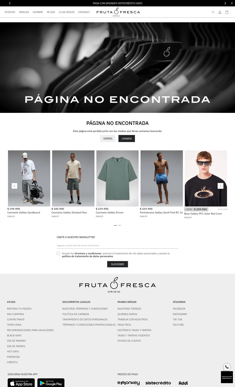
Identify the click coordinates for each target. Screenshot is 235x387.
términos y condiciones (88, 253)
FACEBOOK (179, 308)
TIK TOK (177, 319)
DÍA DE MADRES (16, 340)
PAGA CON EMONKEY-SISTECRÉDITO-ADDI (117, 3)
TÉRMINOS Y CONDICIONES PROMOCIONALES (89, 324)
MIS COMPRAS (15, 314)
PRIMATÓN (13, 356)
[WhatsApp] (227, 367)
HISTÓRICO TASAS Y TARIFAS (134, 330)
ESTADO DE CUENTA (129, 340)
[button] (115, 225)
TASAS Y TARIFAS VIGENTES (134, 335)
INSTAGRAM (180, 314)
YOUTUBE (178, 324)
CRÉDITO (12, 362)
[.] (220, 11)
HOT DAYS (13, 351)
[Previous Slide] (10, 3)
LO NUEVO (127, 138)
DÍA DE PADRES (16, 346)
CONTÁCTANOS (15, 319)
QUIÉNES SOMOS (127, 314)
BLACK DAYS (14, 335)
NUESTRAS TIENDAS (129, 308)
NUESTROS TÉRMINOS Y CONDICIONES (85, 308)
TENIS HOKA (14, 324)
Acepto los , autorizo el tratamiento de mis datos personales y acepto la (115, 255)
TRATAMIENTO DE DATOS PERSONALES (84, 319)
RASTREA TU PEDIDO (19, 308)
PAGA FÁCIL (124, 324)
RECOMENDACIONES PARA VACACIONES (30, 330)
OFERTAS (107, 138)
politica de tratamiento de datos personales (87, 256)
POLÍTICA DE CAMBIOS (75, 314)
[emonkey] (129, 383)
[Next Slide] (225, 3)
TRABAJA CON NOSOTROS (133, 319)
